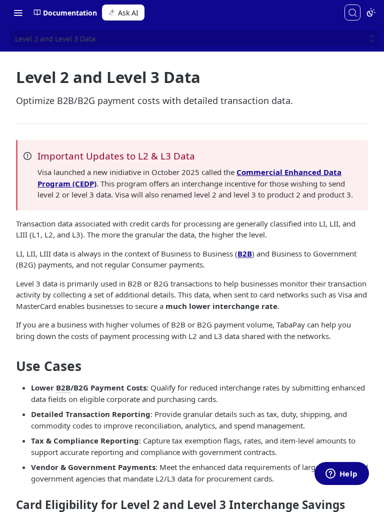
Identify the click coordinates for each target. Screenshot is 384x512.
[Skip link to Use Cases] (9, 366)
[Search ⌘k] (352, 12)
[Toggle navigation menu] (18, 12)
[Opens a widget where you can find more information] (341, 474)
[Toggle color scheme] (371, 12)
